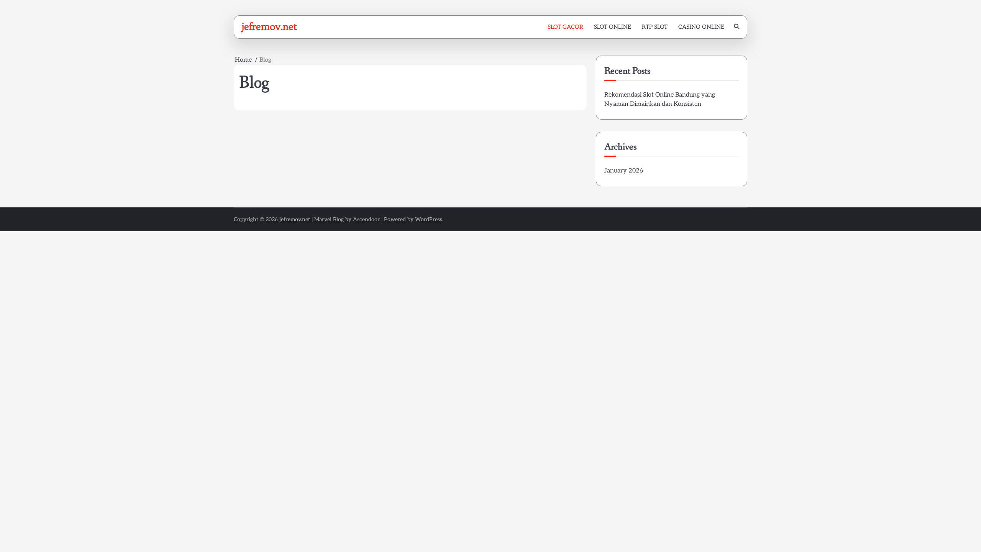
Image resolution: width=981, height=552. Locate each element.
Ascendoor (366, 219)
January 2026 (623, 170)
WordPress (428, 219)
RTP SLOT (655, 26)
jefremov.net (269, 26)
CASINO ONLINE (701, 26)
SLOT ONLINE (612, 26)
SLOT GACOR (565, 26)
